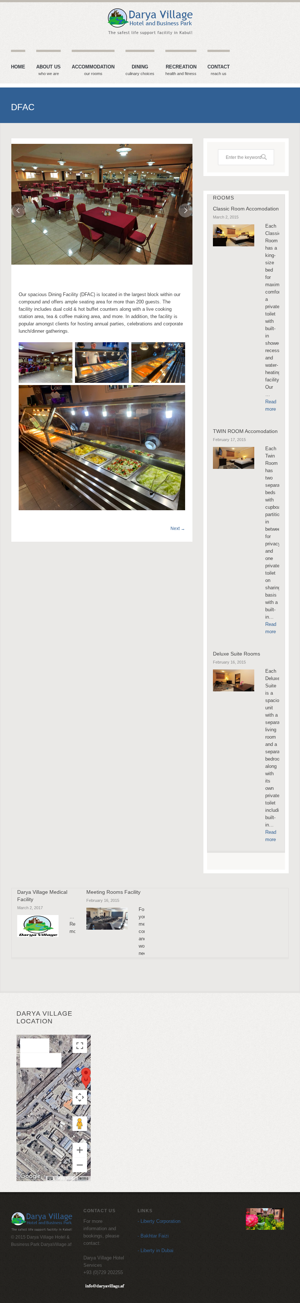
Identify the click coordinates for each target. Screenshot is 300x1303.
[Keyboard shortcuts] (50, 1178)
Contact (218, 70)
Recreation (180, 70)
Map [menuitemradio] (35, 1045)
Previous (18, 207)
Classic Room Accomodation (246, 209)
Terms (83, 1178)
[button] (86, 1081)
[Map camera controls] (79, 1097)
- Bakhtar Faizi (153, 1236)
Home (18, 67)
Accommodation (93, 70)
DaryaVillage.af (56, 1244)
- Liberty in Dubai (155, 1250)
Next (183, 207)
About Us (48, 70)
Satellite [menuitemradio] (41, 1060)
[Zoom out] (79, 1165)
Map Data (65, 1178)
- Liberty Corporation (159, 1221)
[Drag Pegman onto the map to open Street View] (79, 1123)
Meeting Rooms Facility (113, 892)
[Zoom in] (79, 1150)
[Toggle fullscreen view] (79, 1045)
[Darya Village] (150, 21)
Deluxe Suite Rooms (236, 654)
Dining (139, 70)
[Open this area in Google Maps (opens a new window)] (30, 1176)
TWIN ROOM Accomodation (245, 431)
